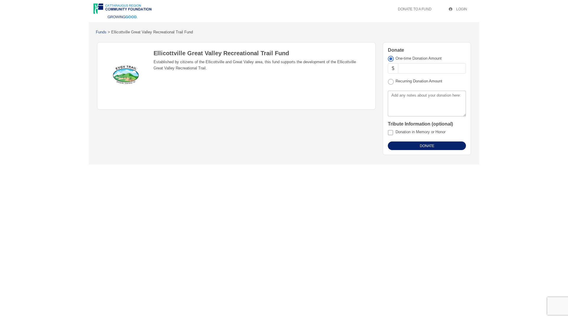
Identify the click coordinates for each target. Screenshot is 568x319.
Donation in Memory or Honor (421, 132)
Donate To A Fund (415, 9)
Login (461, 9)
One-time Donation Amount (419, 58)
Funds (101, 32)
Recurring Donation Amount (419, 81)
